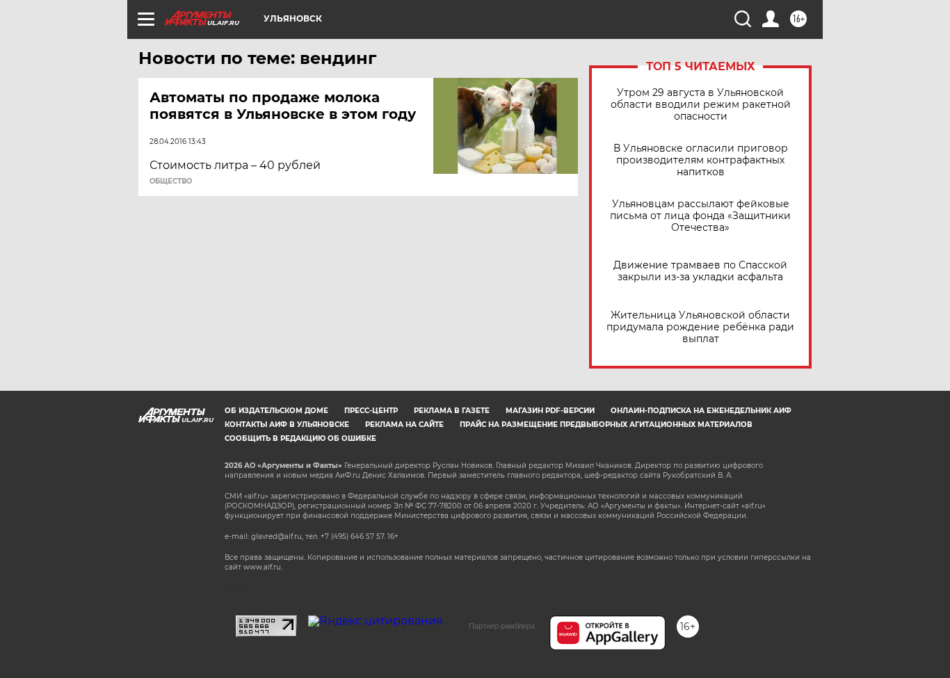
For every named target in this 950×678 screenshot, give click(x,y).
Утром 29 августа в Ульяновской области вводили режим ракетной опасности (701, 104)
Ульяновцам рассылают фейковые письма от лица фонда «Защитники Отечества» (700, 216)
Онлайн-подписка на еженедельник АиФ (701, 410)
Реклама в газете (452, 410)
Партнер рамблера (502, 626)
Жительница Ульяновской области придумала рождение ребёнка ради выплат (700, 327)
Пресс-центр (371, 410)
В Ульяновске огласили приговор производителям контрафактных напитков (700, 160)
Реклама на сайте (404, 424)
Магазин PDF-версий (550, 410)
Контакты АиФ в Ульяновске (287, 424)
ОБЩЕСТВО (171, 181)
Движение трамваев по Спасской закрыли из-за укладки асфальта (700, 271)
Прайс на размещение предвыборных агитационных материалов (606, 424)
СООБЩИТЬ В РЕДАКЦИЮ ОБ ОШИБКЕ (300, 438)
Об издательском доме (276, 410)
